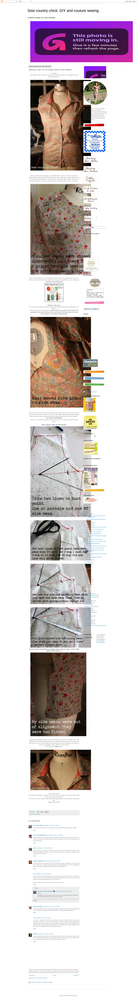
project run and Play (90, 612)
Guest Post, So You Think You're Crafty (96, 541)
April (87, 575)
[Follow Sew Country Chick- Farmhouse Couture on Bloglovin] (91, 309)
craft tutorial (88, 604)
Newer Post (32, 975)
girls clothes (88, 608)
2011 (86, 584)
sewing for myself (89, 616)
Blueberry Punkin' (90, 522)
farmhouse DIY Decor (90, 606)
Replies (37, 888)
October (88, 562)
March (88, 577)
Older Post (76, 975)
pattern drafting (36, 814)
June (87, 570)
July (87, 568)
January (88, 581)
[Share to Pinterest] (48, 812)
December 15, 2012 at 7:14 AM (43, 917)
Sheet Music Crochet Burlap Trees (95, 529)
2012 (86, 512)
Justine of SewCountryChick (45, 891)
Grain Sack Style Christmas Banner (95, 548)
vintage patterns (89, 620)
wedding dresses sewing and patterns (94, 625)
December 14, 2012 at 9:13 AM (63, 891)
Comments (88, 219)
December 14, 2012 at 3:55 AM (45, 848)
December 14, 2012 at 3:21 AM (55, 835)
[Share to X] (44, 812)
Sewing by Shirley (37, 906)
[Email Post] (37, 811)
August (88, 566)
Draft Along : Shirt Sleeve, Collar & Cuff (96, 546)
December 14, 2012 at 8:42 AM (43, 874)
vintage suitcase (89, 623)
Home (54, 975)
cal (34, 874)
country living (88, 602)
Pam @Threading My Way (40, 835)
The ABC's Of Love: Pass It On (93, 531)
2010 (86, 586)
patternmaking (88, 610)
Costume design (89, 593)
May (87, 573)
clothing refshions (89, 601)
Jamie (34, 848)
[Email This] (41, 812)
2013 (86, 509)
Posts (87, 217)
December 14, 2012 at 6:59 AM (52, 861)
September (89, 564)
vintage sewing (88, 621)
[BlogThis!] (42, 812)
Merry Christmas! (90, 525)
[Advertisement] (95, 344)
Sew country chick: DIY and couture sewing (63, 11)
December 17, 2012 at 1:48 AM (45, 934)
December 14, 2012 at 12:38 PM (51, 906)
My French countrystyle (90, 595)
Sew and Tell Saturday (90, 597)
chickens (87, 599)
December (89, 513)
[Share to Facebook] (46, 812)
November (89, 560)
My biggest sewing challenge (93, 533)
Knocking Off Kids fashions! (93, 543)
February (88, 579)
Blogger (75, 995)
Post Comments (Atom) (41, 978)
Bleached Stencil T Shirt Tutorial (94, 539)
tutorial (86, 618)
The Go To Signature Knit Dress (94, 557)
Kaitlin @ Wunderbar (38, 861)
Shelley (35, 934)
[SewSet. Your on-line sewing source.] (90, 391)
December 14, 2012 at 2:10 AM (51, 825)
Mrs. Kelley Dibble (38, 825)
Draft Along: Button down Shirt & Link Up (96, 527)
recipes (87, 614)
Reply (34, 830)
